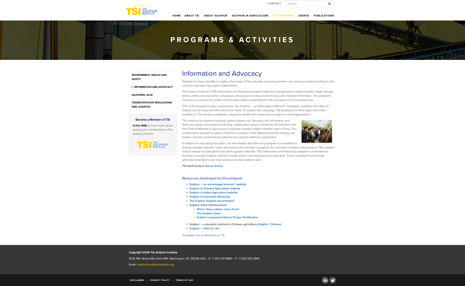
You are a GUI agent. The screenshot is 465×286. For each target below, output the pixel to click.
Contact (274, 3)
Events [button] (304, 15)
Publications (324, 15)
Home (177, 15)
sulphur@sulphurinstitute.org (155, 264)
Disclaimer (137, 280)
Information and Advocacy (153, 87)
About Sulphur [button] (215, 15)
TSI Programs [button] (283, 15)
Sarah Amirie (214, 166)
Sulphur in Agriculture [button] (250, 15)
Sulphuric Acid (142, 95)
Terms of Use (184, 280)
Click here (140, 125)
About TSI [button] (192, 15)
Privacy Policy (160, 280)
